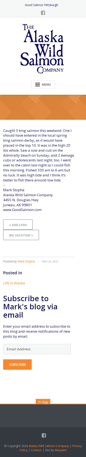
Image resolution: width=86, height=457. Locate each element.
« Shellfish (18, 225)
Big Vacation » (21, 235)
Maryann (61, 450)
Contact (36, 450)
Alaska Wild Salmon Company (49, 446)
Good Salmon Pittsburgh (41, 5)
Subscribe (17, 364)
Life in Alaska (14, 283)
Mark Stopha (26, 261)
